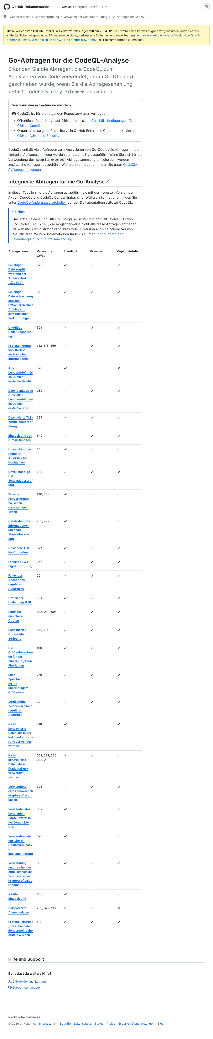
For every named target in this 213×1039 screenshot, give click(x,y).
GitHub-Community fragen (30, 981)
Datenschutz (82, 1023)
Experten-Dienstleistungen (136, 1023)
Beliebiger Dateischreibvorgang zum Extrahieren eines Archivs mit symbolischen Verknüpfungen (20, 305)
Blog (161, 1023)
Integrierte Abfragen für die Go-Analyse (56, 182)
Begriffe (65, 1023)
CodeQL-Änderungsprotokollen (42, 202)
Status (99, 1023)
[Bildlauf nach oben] (204, 1030)
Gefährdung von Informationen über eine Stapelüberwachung (20, 529)
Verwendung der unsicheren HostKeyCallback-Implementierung (20, 844)
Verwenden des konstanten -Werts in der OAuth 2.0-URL (19, 817)
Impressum (46, 1023)
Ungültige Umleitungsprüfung (20, 332)
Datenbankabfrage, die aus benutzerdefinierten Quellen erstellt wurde (20, 399)
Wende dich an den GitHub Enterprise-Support (63, 39)
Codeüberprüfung (47, 17)
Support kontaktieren (26, 987)
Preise (111, 1023)
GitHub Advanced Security (38, 135)
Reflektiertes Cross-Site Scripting (17, 634)
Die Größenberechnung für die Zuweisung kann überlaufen (20, 656)
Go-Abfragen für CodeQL (129, 17)
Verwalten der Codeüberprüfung (85, 17)
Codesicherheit (20, 17)
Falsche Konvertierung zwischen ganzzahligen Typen (18, 502)
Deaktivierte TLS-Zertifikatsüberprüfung (20, 422)
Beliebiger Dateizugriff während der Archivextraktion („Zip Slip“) (20, 273)
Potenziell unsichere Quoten (15, 616)
